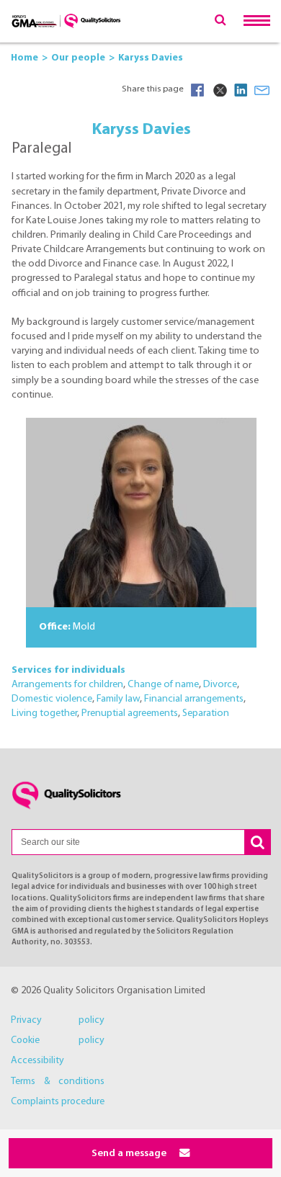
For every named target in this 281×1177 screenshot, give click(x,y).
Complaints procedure (57, 1101)
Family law (118, 699)
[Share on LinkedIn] (241, 90)
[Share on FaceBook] (197, 90)
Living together (44, 713)
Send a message (130, 1153)
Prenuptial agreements (129, 713)
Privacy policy (57, 1020)
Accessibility (37, 1060)
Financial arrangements (194, 699)
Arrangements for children (67, 684)
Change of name (163, 684)
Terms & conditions (57, 1081)
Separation (205, 713)
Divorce (220, 684)
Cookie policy (57, 1040)
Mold (84, 627)
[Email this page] (262, 90)
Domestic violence (52, 699)
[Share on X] (219, 90)
